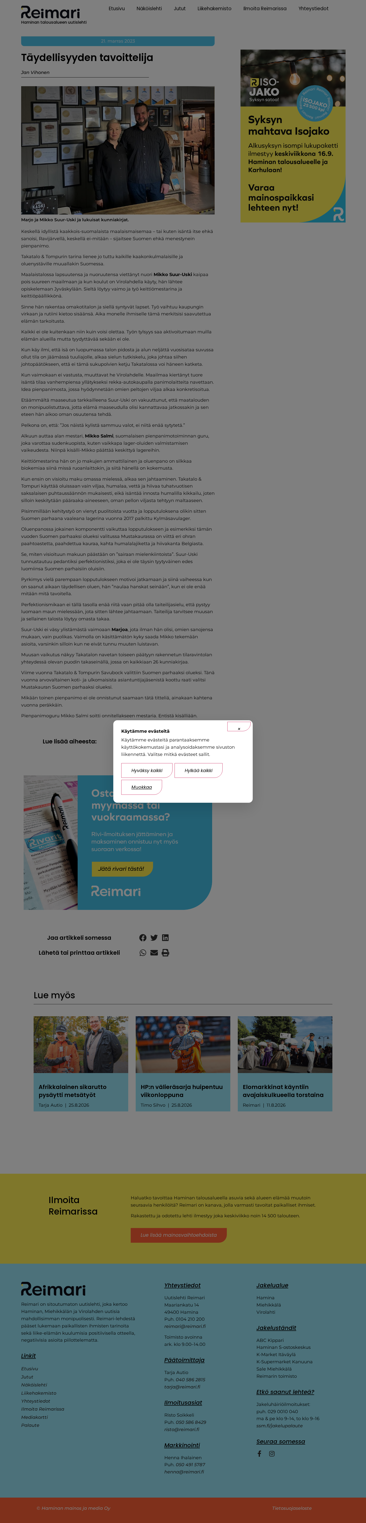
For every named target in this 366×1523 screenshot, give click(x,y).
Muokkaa (141, 787)
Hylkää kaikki (198, 770)
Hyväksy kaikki (146, 770)
